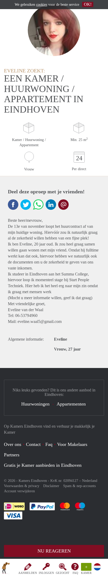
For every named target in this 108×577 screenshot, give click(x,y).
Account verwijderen (19, 491)
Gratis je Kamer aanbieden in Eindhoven (43, 465)
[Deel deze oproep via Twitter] (25, 204)
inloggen (46, 572)
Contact (33, 444)
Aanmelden (27, 572)
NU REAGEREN (54, 551)
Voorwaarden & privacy (21, 486)
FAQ (75, 572)
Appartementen (71, 404)
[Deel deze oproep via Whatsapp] (38, 204)
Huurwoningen (35, 404)
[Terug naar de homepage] (6, 569)
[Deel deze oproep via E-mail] (63, 204)
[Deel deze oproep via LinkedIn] (51, 204)
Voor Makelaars (72, 444)
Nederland (89, 481)
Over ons (12, 444)
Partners (11, 454)
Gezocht (62, 572)
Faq (48, 444)
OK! (87, 4)
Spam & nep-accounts (79, 486)
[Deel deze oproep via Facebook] (13, 204)
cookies (41, 5)
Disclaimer (51, 486)
